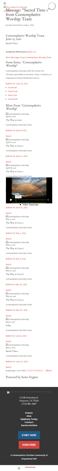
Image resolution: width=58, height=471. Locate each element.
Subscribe (29, 444)
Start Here (29, 435)
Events (29, 412)
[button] (52, 6)
